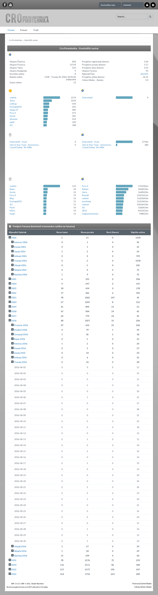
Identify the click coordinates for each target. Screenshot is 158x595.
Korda (12, 116)
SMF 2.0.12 (15, 584)
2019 (13, 307)
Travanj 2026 (20, 260)
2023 (13, 288)
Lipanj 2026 (19, 251)
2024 (13, 284)
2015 (13, 560)
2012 (13, 574)
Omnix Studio (146, 587)
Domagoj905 (16, 107)
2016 (13, 320)
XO (11, 125)
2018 (13, 311)
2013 (13, 569)
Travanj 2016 (20, 362)
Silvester (13, 119)
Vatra (12, 100)
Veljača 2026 (20, 270)
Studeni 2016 (20, 330)
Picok (12, 207)
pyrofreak (86, 201)
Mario (12, 210)
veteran (85, 204)
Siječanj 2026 (20, 274)
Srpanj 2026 (20, 247)
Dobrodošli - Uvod (18, 142)
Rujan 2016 (19, 339)
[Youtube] (10, 5)
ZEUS (84, 210)
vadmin (13, 97)
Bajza (12, 189)
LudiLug (13, 103)
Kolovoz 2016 (20, 343)
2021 (13, 297)
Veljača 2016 (20, 551)
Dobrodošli (87, 97)
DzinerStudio (146, 584)
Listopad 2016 (21, 334)
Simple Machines (37, 584)
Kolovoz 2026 (20, 242)
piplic (12, 122)
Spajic (12, 213)
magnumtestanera (90, 213)
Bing (12, 198)
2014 (13, 565)
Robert (85, 189)
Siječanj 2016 (20, 555)
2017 (13, 316)
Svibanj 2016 (20, 357)
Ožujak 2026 (20, 265)
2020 (13, 302)
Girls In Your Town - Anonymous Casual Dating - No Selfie (24, 146)
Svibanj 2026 (20, 256)
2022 (13, 293)
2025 (13, 279)
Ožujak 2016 (20, 546)
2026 (13, 237)
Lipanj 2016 (19, 353)
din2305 (144, 74)
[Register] (153, 5)
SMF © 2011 (25, 584)
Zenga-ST (14, 110)
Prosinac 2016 (21, 325)
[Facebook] (5, 5)
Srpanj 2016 (20, 348)
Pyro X (13, 113)
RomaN (85, 195)
